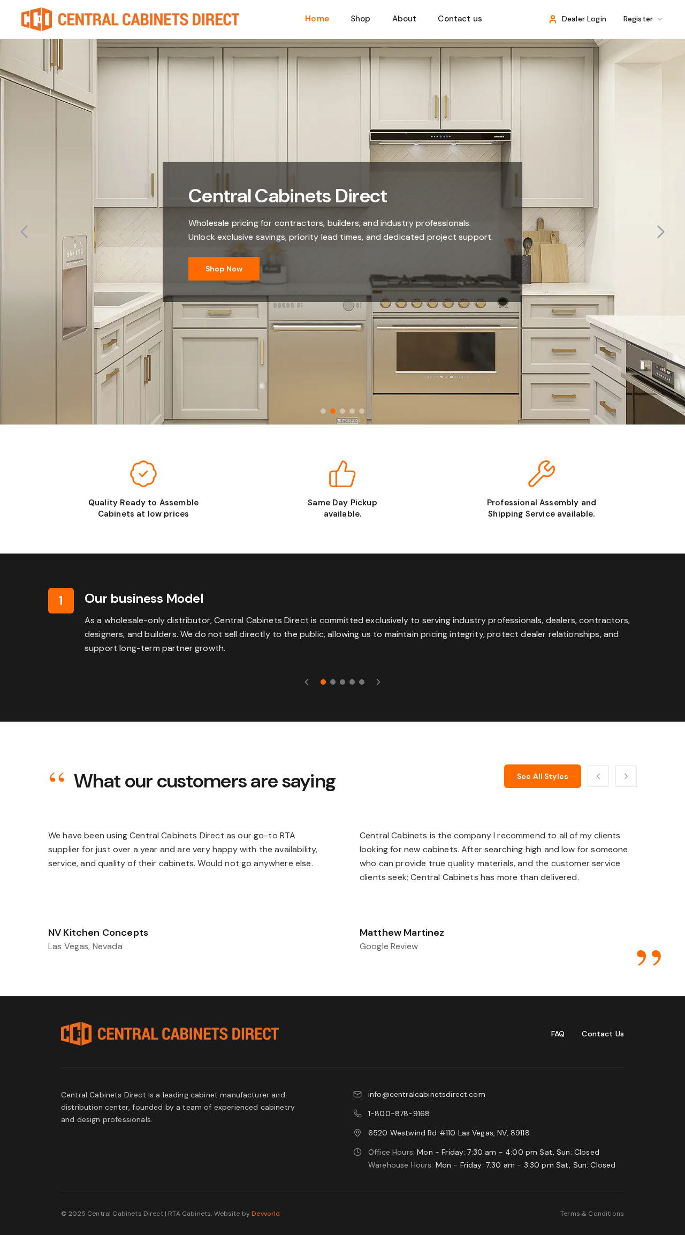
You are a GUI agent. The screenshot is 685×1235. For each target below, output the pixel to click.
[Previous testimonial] (598, 776)
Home (317, 18)
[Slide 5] (361, 411)
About (404, 18)
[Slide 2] (333, 411)
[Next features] (378, 682)
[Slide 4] (352, 411)
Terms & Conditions (592, 1213)
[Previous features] (306, 682)
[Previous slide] (24, 231)
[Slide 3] (342, 411)
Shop (361, 18)
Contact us (460, 18)
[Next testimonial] (626, 776)
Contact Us (603, 1034)
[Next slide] (660, 231)
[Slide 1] (323, 411)
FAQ (558, 1034)
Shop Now (224, 269)
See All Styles (542, 776)
